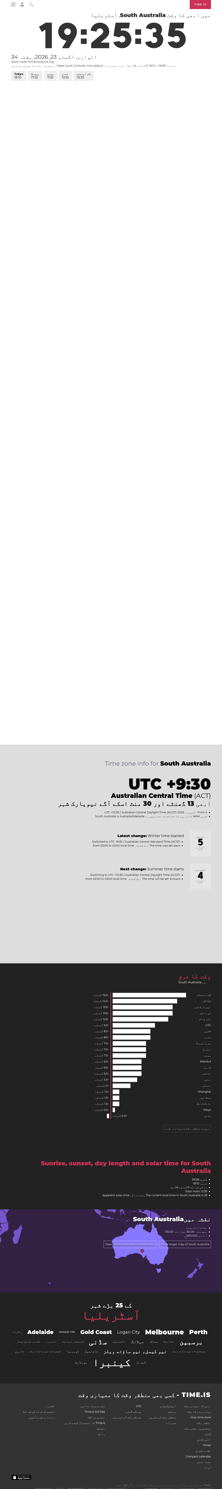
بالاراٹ (17, 1332)
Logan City (128, 1332)
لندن (65, 75)
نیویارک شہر (202, 1007)
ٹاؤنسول (91, 1351)
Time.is (200, 4)
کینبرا (112, 1362)
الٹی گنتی (204, 1439)
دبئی (207, 1079)
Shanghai (204, 1091)
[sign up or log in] (22, 5)
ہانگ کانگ (204, 1104)
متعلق (101, 1428)
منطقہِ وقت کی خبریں (162, 1417)
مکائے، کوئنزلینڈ (29, 1341)
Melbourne (164, 1332)
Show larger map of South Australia (185, 1244)
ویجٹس (172, 1411)
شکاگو (207, 1001)
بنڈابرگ (169, 1341)
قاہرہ (207, 1067)
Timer (207, 1445)
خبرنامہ (170, 1423)
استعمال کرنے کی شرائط (39, 1411)
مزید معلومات (115, 65)
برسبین (191, 1342)
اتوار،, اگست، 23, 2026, (54, 57)
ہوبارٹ (81, 1362)
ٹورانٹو (205, 1013)
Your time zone (201, 1417)
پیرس (50, 75)
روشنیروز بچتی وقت (198, 1428)
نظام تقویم (203, 1451)
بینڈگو (153, 1341)
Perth (198, 1332)
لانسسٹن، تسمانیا (73, 1341)
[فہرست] (13, 5)
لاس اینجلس (84, 75)
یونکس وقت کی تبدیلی (127, 1417)
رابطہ (101, 1434)
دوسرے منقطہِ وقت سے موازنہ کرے (187, 1128)
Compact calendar (198, 1456)
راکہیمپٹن (119, 1341)
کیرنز (141, 1362)
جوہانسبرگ (203, 1043)
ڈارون (19, 1351)
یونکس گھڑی (134, 1411)
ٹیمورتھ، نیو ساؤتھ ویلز (45, 1351)
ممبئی (207, 1085)
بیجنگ (35, 75)
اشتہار (50, 1406)
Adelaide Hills (67, 1332)
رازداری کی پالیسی (42, 1417)
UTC (208, 1025)
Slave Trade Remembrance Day (32, 61)
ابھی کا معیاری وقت (197, 1406)
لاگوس (207, 1031)
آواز (207, 1467)
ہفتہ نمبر (204, 1462)
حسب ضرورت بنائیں (92, 1406)
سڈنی (207, 1116)
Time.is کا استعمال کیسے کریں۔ (84, 1423)
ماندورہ (51, 1341)
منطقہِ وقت (204, 1423)
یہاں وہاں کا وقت (199, 1411)
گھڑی (207, 1434)
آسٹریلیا (111, 1315)
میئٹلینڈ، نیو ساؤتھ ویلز (189, 1351)
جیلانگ (137, 1341)
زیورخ (207, 1049)
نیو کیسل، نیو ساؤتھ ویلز (135, 1351)
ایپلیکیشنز (168, 1406)
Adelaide (40, 1332)
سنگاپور (205, 1097)
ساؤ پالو (205, 1019)
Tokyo (18, 75)
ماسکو (207, 1073)
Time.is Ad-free (95, 1411)
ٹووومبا (72, 1351)
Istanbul (205, 1061)
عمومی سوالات (96, 1417)
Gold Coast (96, 1332)
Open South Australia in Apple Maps (130, 1244)
